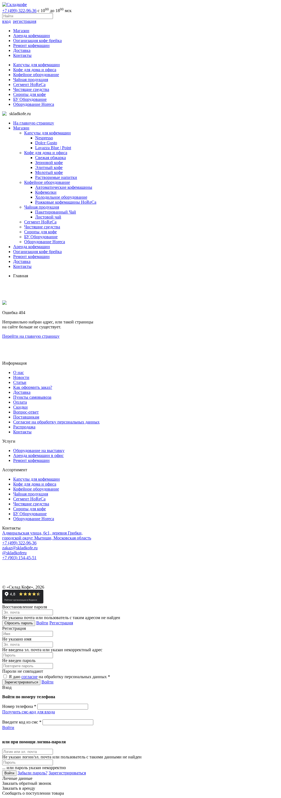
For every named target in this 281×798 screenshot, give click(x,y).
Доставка (21, 50)
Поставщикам (26, 417)
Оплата (20, 402)
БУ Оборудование (30, 99)
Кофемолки (46, 192)
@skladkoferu (14, 552)
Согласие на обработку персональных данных (56, 422)
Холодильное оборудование (61, 197)
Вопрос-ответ (26, 412)
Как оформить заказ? (32, 387)
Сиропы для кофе (29, 94)
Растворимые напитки (56, 177)
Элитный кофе (49, 167)
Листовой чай (48, 217)
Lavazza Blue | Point (53, 147)
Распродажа (24, 427)
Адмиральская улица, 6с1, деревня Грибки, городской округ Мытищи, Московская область (46, 535)
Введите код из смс (21, 722)
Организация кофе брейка (37, 40)
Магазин (21, 30)
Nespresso (44, 137)
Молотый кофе (49, 172)
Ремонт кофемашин (31, 45)
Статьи (19, 382)
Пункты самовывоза (32, 397)
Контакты (22, 55)
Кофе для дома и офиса (34, 69)
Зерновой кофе (49, 162)
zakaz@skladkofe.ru (20, 547)
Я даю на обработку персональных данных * (59, 676)
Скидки (20, 407)
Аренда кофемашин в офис (38, 455)
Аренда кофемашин (31, 35)
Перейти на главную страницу (31, 336)
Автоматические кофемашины (63, 187)
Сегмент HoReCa (29, 84)
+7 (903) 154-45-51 (19, 557)
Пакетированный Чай (55, 212)
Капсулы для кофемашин (36, 64)
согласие (29, 676)
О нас (18, 372)
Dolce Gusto (46, 142)
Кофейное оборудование (36, 74)
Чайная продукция (30, 79)
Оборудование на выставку (38, 450)
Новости (21, 377)
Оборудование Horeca (33, 104)
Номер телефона (19, 706)
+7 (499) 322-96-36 (19, 10)
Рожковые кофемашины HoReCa (65, 202)
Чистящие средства (31, 89)
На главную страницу (33, 123)
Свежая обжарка (50, 157)
